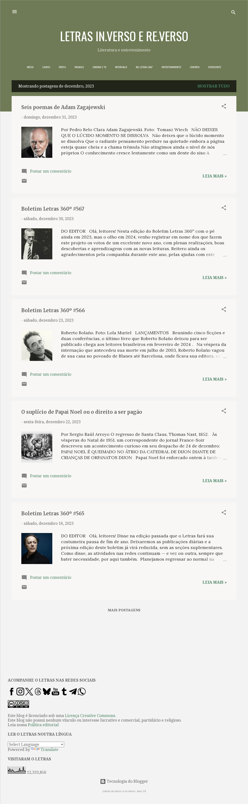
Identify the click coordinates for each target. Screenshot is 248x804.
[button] (224, 107)
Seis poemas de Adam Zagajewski (63, 107)
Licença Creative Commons (90, 715)
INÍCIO (30, 67)
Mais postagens (124, 610)
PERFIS (62, 67)
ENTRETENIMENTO (171, 67)
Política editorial (43, 725)
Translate (49, 749)
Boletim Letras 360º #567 (52, 209)
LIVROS (46, 67)
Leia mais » (214, 176)
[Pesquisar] (233, 13)
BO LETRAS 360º (144, 67)
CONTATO (195, 67)
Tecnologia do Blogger (127, 781)
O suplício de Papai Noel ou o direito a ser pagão (81, 412)
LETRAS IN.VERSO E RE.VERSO (124, 36)
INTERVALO (121, 67)
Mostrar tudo (213, 86)
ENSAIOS (79, 67)
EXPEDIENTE (214, 67)
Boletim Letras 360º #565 (52, 513)
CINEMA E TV (99, 67)
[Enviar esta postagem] (24, 182)
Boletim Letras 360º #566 (53, 310)
